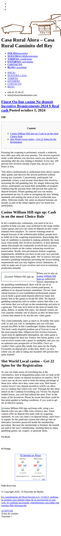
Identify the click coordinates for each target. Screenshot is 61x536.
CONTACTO (14, 84)
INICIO (11, 72)
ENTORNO (14, 81)
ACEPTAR (7, 510)
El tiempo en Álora (30, 455)
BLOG (11, 86)
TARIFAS (13, 78)
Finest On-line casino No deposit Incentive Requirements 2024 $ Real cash (30, 106)
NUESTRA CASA (17, 75)
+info (43, 479)
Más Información (18, 505)
